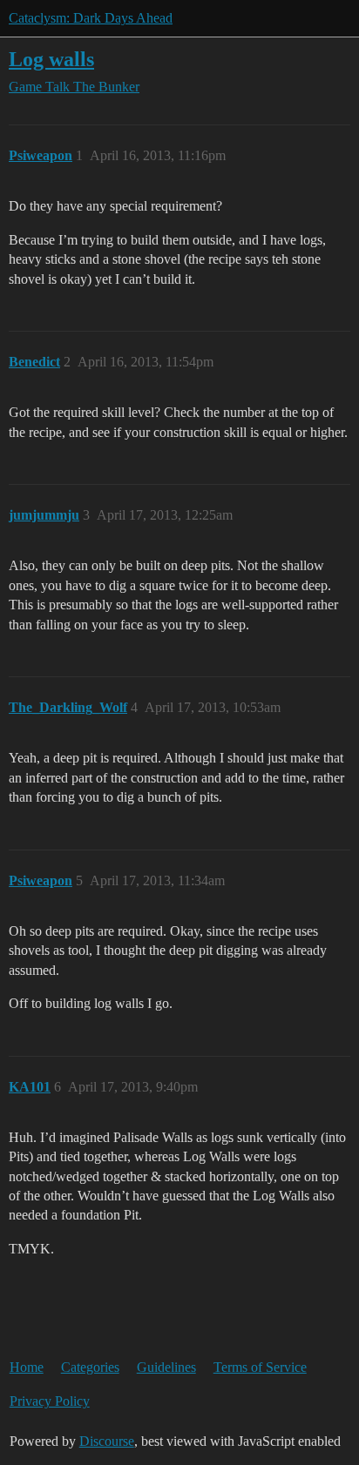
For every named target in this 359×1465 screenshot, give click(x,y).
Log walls (51, 59)
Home (27, 1367)
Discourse (106, 1441)
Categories (90, 1367)
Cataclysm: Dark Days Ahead (91, 17)
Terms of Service (260, 1367)
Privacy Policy (50, 1401)
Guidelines (166, 1367)
